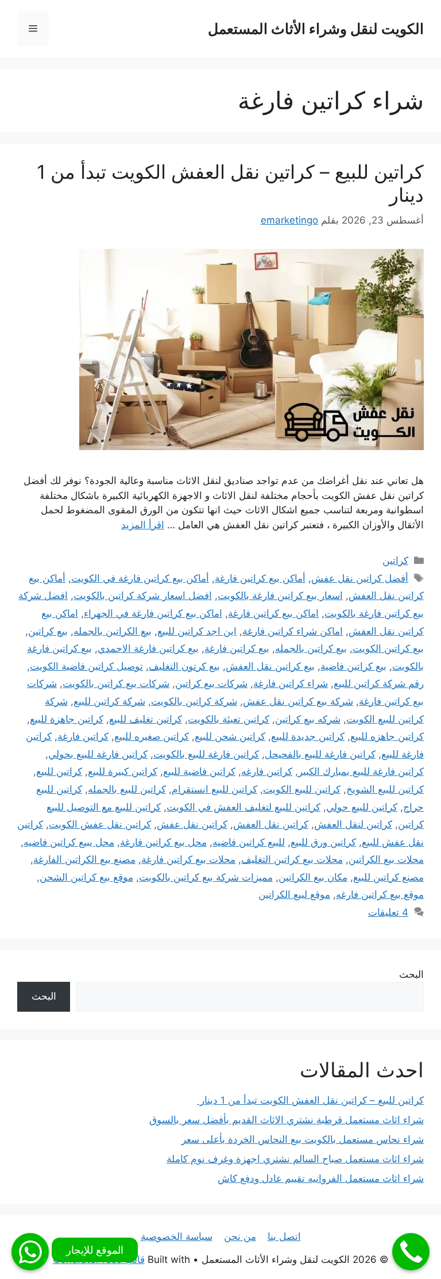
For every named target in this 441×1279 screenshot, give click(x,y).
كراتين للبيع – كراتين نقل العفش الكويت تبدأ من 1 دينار (230, 183)
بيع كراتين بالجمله (311, 648)
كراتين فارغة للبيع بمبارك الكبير (361, 771)
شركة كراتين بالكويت (194, 701)
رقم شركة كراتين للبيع (379, 683)
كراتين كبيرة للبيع (122, 771)
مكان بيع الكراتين (312, 877)
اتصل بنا (284, 1236)
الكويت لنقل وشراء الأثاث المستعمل (316, 28)
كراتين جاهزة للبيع (66, 719)
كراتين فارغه (266, 771)
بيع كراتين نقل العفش (270, 666)
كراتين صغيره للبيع (151, 736)
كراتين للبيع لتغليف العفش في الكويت (243, 807)
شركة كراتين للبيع (109, 701)
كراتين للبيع (59, 771)
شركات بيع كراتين (211, 683)
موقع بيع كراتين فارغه (380, 894)
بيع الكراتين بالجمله (113, 631)
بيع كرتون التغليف (184, 666)
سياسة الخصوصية (176, 1236)
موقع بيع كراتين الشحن (86, 877)
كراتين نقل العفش (270, 824)
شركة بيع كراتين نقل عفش (298, 701)
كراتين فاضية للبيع (199, 771)
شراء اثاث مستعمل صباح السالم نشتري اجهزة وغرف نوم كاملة (295, 1159)
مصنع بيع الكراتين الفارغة (84, 859)
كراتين (395, 560)
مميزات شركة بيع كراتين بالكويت (206, 877)
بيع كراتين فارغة (236, 648)
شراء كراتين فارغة (290, 683)
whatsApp (30, 1251)
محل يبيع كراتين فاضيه (69, 842)
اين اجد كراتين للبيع (197, 631)
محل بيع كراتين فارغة (163, 842)
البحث (411, 974)
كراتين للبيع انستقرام (214, 789)
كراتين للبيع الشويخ (385, 789)
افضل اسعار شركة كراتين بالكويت (143, 595)
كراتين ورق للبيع (323, 842)
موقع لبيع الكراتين (294, 894)
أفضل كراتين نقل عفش (359, 578)
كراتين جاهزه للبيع (387, 736)
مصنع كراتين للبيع (388, 877)
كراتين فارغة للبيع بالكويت (206, 754)
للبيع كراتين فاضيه (248, 842)
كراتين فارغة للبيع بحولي (98, 754)
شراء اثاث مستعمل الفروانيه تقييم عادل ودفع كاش (321, 1178)
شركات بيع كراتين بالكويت (116, 683)
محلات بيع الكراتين (386, 859)
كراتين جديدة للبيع (308, 736)
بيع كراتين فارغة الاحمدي (148, 648)
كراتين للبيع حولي (361, 807)
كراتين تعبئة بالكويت (228, 719)
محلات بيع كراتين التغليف (292, 859)
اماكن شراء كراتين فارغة (292, 631)
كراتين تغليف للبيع (145, 719)
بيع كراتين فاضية (353, 666)
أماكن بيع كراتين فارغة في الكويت (140, 578)
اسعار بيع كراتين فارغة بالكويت (280, 595)
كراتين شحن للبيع (230, 736)
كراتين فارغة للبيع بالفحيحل (320, 754)
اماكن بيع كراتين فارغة (273, 613)
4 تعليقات (388, 912)
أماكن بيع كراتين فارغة (260, 578)
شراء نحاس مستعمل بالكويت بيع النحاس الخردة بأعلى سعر (302, 1139)
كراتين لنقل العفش (353, 824)
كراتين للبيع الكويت (302, 789)
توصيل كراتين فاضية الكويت (86, 666)
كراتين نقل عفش (192, 824)
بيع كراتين (48, 631)
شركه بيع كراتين (308, 719)
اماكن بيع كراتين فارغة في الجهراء (153, 613)
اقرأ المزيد (142, 525)
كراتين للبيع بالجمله (127, 789)
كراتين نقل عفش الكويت (100, 824)
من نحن (240, 1236)
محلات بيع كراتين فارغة (188, 859)
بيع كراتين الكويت (388, 648)
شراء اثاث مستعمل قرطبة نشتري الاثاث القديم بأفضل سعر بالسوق (286, 1120)
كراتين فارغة (83, 736)
